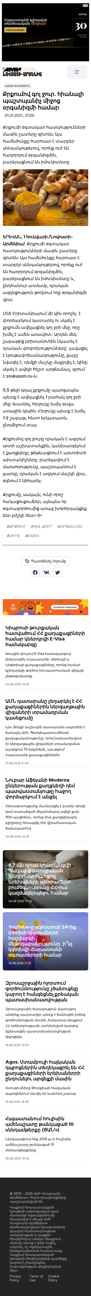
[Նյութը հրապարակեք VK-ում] (46, 572)
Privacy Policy (15, 1278)
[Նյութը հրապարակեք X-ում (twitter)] (57, 572)
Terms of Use (36, 1278)
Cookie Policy (53, 1278)
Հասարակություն (17, 86)
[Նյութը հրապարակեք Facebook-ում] (35, 572)
